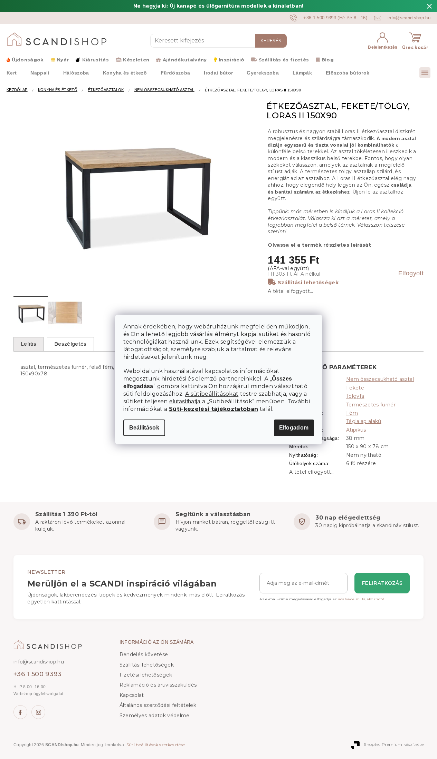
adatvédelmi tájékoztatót (361, 599)
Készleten (136, 59)
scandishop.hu (38, 712)
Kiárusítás (95, 59)
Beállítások (144, 428)
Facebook (20, 712)
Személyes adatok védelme (155, 715)
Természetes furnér (371, 405)
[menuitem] (39, 72)
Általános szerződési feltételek (158, 705)
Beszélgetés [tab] (70, 344)
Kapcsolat (132, 695)
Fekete (355, 388)
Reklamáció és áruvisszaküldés (158, 685)
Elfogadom (294, 428)
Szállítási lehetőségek (308, 282)
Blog (328, 59)
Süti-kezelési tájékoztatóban (213, 409)
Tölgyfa (355, 396)
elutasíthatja (184, 401)
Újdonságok (28, 59)
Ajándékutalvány (185, 59)
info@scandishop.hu (38, 662)
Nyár (63, 59)
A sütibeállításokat (211, 394)
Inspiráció (231, 59)
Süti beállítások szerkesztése (155, 744)
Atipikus (356, 430)
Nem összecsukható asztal (380, 379)
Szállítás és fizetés (284, 59)
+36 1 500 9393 (37, 674)
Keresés (270, 40)
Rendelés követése (144, 654)
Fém (352, 413)
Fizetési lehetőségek (146, 675)
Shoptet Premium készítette (394, 744)
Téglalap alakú (363, 421)
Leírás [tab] (28, 344)
